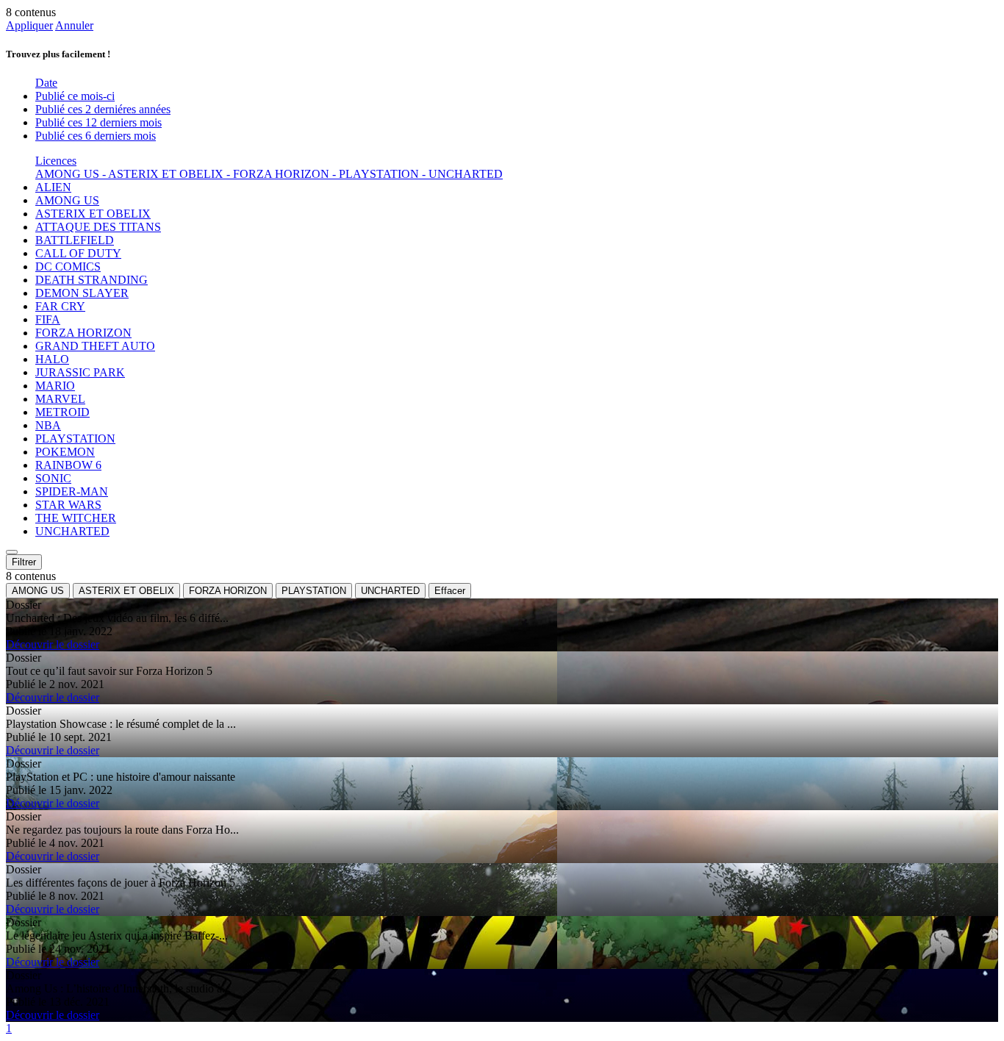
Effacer (449, 590)
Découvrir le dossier (52, 644)
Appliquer (29, 25)
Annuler (74, 25)
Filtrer (24, 562)
